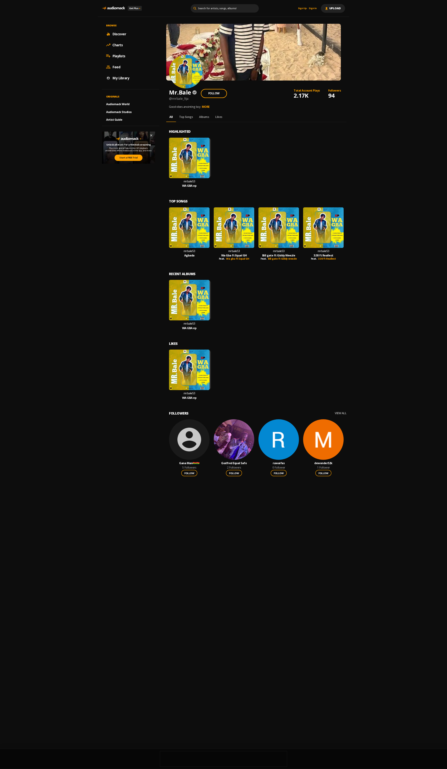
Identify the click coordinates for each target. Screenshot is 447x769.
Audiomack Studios (119, 112)
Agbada (189, 255)
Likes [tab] (218, 117)
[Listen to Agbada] (189, 227)
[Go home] (113, 8)
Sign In (313, 8)
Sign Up (302, 8)
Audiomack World (118, 104)
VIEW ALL (340, 413)
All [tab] (171, 117)
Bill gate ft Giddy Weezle (278, 255)
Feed (116, 67)
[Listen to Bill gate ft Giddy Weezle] (278, 227)
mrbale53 (189, 181)
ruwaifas (279, 463)
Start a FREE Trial (128, 157)
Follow (213, 93)
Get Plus (134, 8)
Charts (117, 45)
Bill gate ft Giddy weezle (282, 258)
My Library (120, 78)
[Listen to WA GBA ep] (189, 158)
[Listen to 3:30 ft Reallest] (323, 227)
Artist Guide (114, 120)
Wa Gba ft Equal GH (234, 255)
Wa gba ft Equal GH (237, 258)
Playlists (118, 56)
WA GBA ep (189, 186)
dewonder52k (323, 463)
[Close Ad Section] (151, 135)
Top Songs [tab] (186, 117)
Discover (119, 34)
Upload (335, 8)
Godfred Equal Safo (234, 463)
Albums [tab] (204, 117)
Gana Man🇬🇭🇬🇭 (189, 463)
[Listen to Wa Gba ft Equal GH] (234, 227)
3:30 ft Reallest (323, 255)
